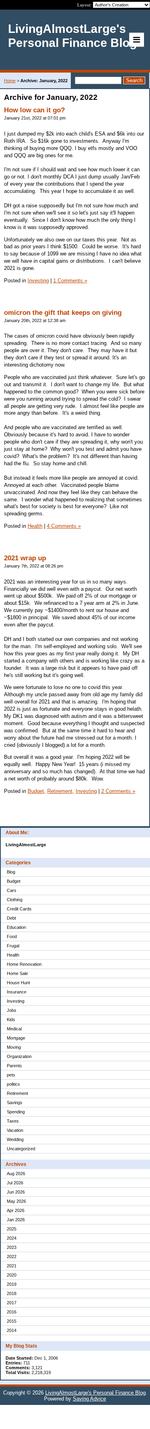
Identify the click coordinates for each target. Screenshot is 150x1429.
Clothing (14, 899)
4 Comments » (64, 526)
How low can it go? (34, 110)
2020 (11, 1275)
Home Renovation (24, 964)
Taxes (13, 1121)
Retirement (17, 1093)
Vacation (15, 1130)
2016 (11, 1311)
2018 (11, 1293)
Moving (14, 1047)
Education (16, 927)
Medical (14, 1028)
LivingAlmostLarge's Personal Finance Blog (95, 1393)
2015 (11, 1321)
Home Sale (17, 973)
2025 (11, 1228)
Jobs (11, 1010)
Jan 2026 (16, 1219)
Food (12, 936)
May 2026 (16, 1201)
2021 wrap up (25, 558)
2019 (11, 1284)
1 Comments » (70, 281)
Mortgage (16, 1038)
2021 (11, 1265)
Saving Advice (89, 1399)
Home (10, 80)
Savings (14, 1102)
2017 (11, 1302)
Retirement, (60, 791)
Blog (11, 872)
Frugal (13, 945)
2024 (11, 1238)
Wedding (15, 1139)
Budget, (37, 791)
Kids (11, 1019)
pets (11, 1074)
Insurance (16, 991)
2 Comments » (118, 791)
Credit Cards (19, 908)
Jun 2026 (16, 1192)
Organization (19, 1056)
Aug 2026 (16, 1173)
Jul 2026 (15, 1182)
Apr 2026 (15, 1210)
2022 (11, 1256)
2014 (11, 1330)
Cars (11, 890)
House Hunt (18, 982)
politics (13, 1084)
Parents (14, 1065)
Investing (15, 1001)
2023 (11, 1247)
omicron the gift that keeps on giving (63, 312)
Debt (11, 918)
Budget (13, 881)
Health (13, 955)
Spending (16, 1111)
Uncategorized (21, 1148)
